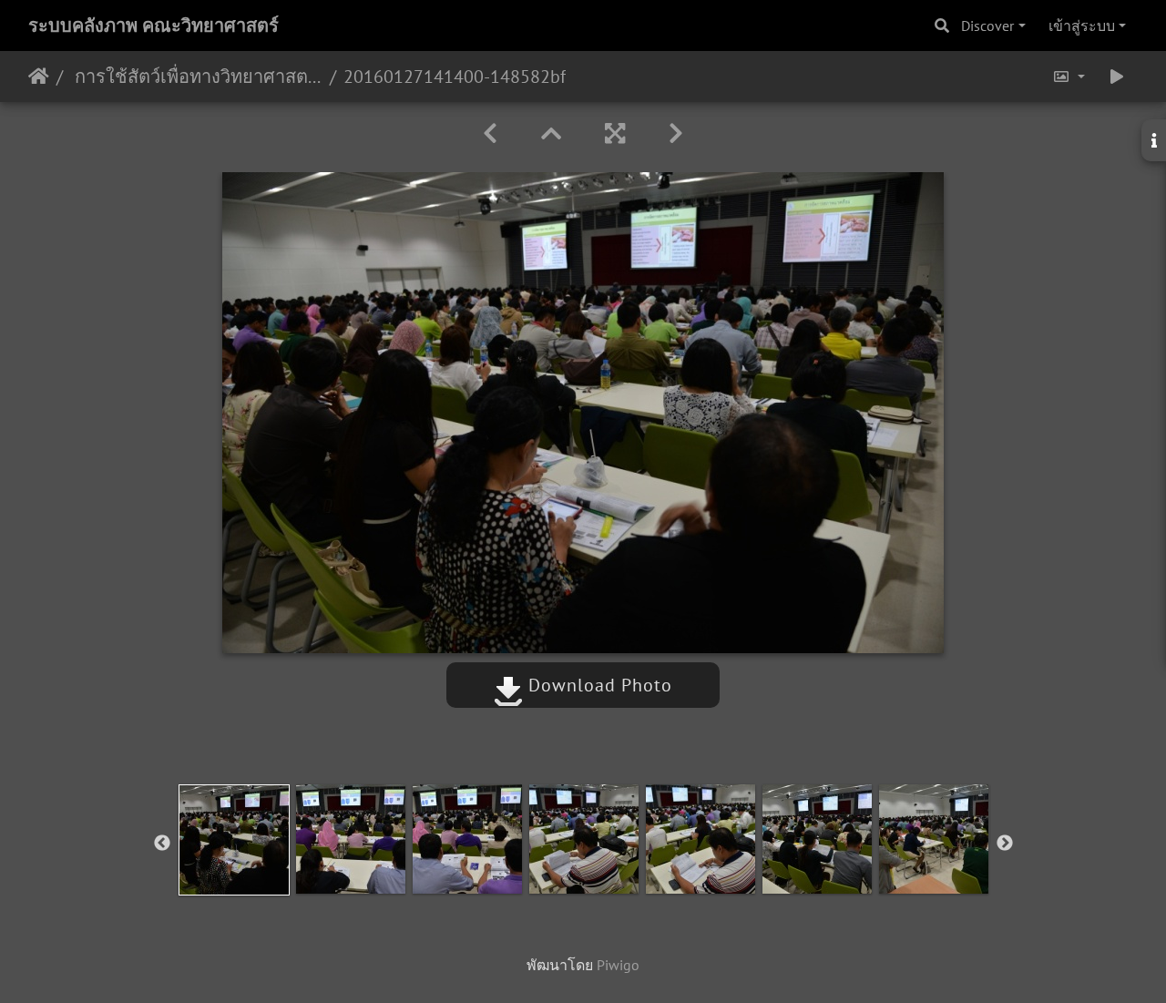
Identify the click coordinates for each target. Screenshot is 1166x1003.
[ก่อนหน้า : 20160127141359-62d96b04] (490, 133)
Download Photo (597, 685)
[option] (234, 840)
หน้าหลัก (38, 76)
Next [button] (1005, 843)
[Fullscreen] (615, 133)
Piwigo (618, 965)
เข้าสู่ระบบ (1081, 25)
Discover (987, 25)
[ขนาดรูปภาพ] (1068, 76)
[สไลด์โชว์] (1117, 76)
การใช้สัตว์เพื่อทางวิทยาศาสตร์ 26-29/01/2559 (196, 76)
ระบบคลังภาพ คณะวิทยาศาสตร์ (153, 25)
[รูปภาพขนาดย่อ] (551, 133)
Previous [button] (162, 843)
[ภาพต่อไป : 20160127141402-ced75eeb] (676, 133)
